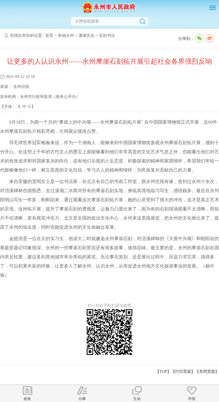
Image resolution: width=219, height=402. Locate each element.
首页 (49, 35)
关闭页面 (207, 371)
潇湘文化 (86, 35)
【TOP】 (163, 371)
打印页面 (183, 371)
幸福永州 (66, 35)
